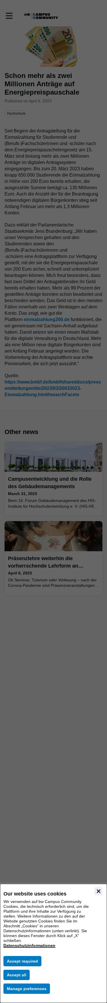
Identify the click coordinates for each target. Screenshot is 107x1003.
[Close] (98, 891)
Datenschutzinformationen (29, 945)
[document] (53, 943)
